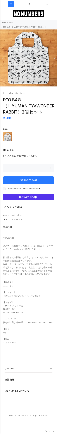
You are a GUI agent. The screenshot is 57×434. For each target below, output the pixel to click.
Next (54, 58)
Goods (19, 219)
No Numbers (16, 215)
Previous (3, 58)
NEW (11, 22)
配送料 (10, 150)
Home (4, 22)
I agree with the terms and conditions (24, 189)
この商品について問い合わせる (22, 156)
